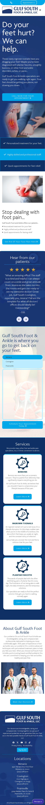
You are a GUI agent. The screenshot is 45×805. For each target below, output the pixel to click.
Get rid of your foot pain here (21, 241)
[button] (40, 10)
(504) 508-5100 (22, 771)
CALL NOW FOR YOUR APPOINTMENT (23, 96)
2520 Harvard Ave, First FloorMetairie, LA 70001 (22, 767)
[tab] (22, 357)
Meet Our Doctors (23, 701)
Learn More (22, 496)
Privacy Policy (17, 745)
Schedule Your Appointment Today (22, 424)
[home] (20, 10)
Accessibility (27, 745)
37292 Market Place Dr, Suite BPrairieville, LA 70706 (22, 792)
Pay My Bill (22, 750)
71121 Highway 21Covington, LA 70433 (22, 780)
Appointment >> (29, 2)
